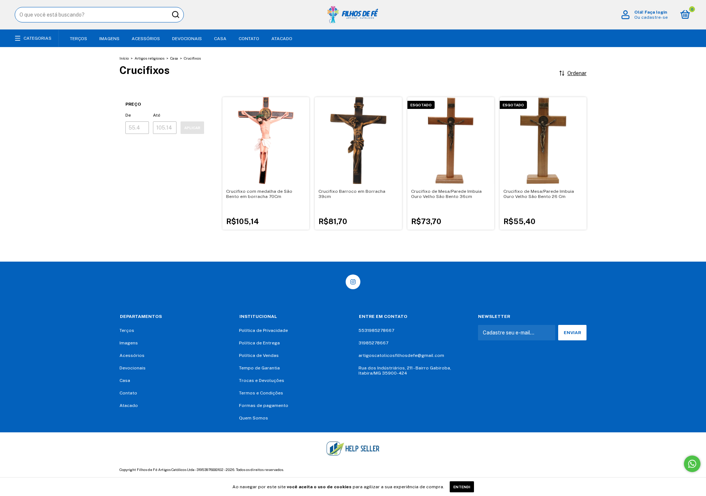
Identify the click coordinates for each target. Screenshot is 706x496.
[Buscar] (175, 14)
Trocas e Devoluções (261, 380)
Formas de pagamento (263, 405)
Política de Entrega (259, 343)
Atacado (281, 38)
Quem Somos (253, 418)
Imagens (109, 38)
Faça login (656, 12)
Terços (78, 38)
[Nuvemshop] (563, 471)
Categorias (37, 38)
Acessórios (146, 38)
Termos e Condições (261, 393)
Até (156, 115)
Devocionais (187, 38)
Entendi (461, 487)
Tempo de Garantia (259, 368)
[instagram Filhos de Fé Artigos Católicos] (353, 281)
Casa (220, 38)
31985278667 (373, 343)
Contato (249, 38)
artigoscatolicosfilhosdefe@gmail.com (401, 355)
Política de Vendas (259, 355)
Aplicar (192, 127)
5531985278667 (376, 330)
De (128, 115)
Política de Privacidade (263, 330)
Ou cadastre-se (651, 17)
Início (124, 58)
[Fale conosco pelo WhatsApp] (692, 464)
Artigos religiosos (149, 58)
